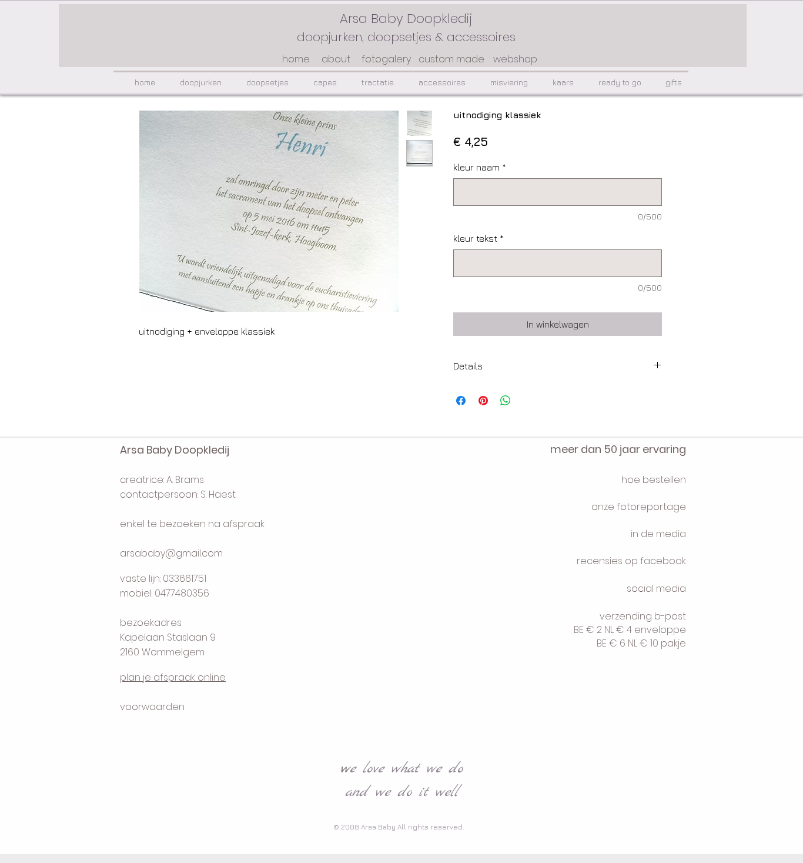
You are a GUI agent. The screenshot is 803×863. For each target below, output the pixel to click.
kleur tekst (478, 238)
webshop (515, 59)
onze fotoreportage (638, 507)
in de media (658, 534)
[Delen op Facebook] (461, 401)
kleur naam (479, 167)
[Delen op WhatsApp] (505, 401)
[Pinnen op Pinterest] (483, 401)
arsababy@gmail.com (171, 553)
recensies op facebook (631, 561)
